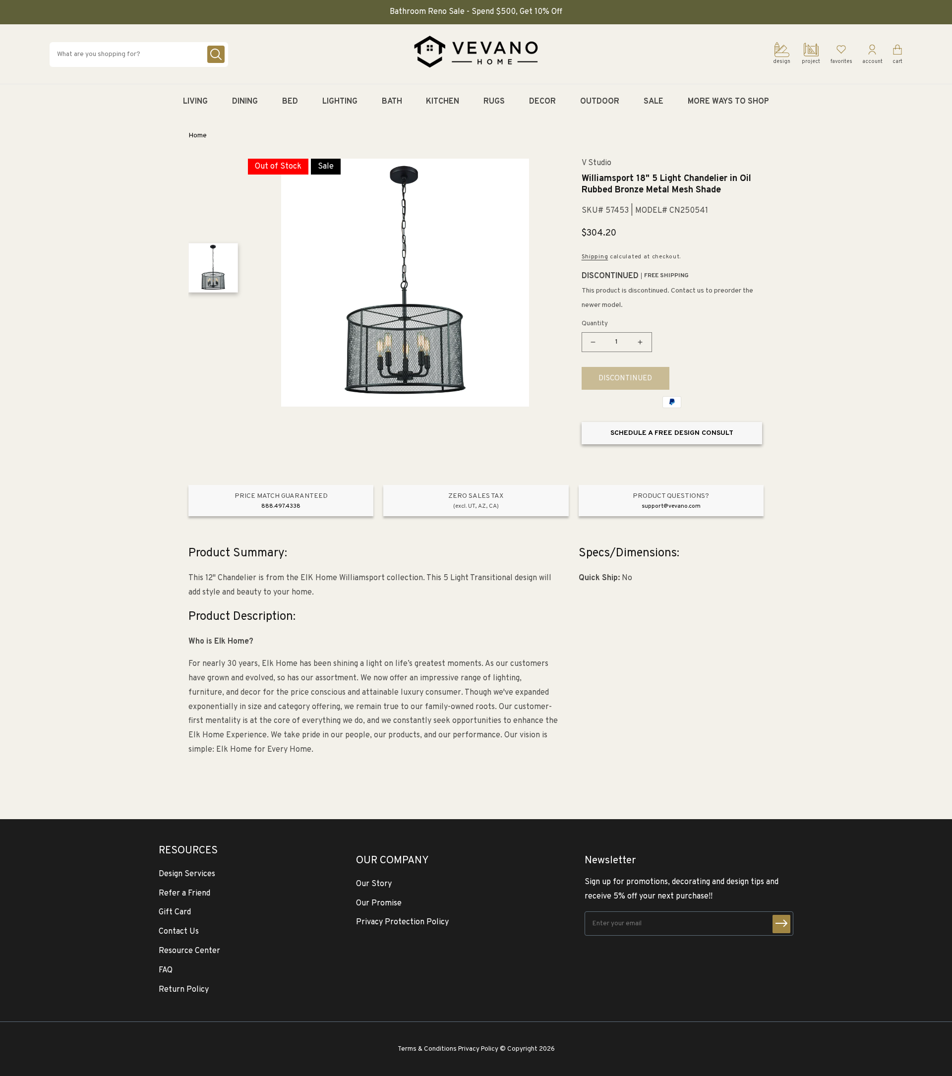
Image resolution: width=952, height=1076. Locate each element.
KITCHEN (442, 102)
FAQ (166, 970)
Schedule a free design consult (671, 433)
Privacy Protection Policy (402, 922)
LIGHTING (339, 102)
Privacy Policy (478, 1049)
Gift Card (175, 912)
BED (290, 102)
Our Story (374, 884)
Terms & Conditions (427, 1049)
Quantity (595, 324)
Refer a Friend (184, 893)
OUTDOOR (599, 102)
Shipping (595, 257)
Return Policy (184, 990)
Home (197, 135)
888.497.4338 (280, 506)
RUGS (494, 102)
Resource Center (189, 951)
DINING (245, 102)
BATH (392, 102)
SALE (653, 102)
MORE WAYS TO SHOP (728, 102)
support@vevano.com (671, 506)
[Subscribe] (781, 924)
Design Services (187, 874)
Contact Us (179, 932)
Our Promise (379, 903)
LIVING (195, 102)
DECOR (542, 102)
